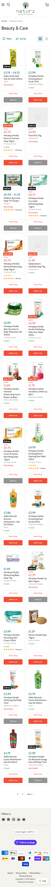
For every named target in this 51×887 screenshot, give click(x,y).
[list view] (46, 39)
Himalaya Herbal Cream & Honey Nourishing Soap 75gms (11, 455)
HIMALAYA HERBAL (35, 84)
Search (10, 873)
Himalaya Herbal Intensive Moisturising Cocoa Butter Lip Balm (12, 393)
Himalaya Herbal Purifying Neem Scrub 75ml (35, 79)
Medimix (7, 203)
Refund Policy (35, 873)
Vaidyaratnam (33, 138)
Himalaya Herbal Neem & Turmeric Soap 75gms (11, 138)
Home (4, 21)
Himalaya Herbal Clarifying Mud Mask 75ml (12, 700)
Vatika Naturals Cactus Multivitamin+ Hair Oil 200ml (37, 700)
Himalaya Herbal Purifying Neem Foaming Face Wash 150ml (37, 455)
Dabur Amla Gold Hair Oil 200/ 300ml (13, 77)
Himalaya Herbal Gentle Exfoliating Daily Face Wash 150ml (36, 330)
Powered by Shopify (25, 882)
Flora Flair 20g (34, 135)
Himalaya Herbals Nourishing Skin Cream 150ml (12, 638)
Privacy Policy (21, 873)
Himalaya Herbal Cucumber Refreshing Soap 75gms (35, 202)
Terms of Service (25, 876)
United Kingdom (24, 832)
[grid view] (40, 39)
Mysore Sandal (33, 640)
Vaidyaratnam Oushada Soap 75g (36, 265)
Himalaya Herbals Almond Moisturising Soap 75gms (13, 266)
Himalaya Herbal (10, 144)
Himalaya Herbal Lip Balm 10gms (37, 580)
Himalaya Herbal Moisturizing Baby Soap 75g (11, 575)
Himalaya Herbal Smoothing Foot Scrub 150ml (35, 519)
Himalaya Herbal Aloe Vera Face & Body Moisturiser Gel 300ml (13, 330)
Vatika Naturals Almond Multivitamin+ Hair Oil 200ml (12, 520)
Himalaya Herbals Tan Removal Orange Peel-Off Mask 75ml (37, 759)
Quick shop (13, 93)
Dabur (6, 81)
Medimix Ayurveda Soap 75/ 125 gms (12, 199)
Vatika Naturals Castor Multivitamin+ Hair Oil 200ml (13, 759)
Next (29, 794)
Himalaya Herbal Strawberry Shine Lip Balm (37, 392)
